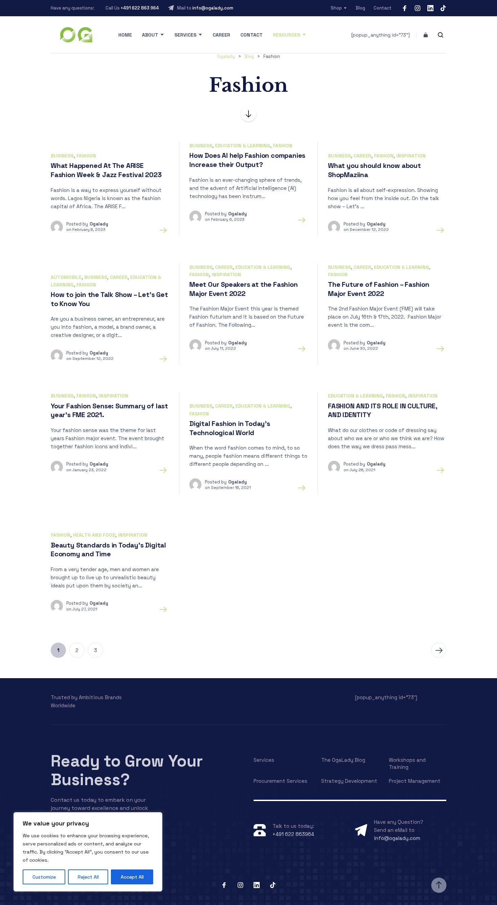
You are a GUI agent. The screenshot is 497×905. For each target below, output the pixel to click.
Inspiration (411, 156)
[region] (88, 851)
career (362, 156)
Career (221, 35)
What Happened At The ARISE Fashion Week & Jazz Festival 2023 (106, 170)
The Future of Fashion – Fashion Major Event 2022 (378, 289)
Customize (44, 877)
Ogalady (99, 224)
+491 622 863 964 (140, 8)
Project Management (415, 781)
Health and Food (94, 535)
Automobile (66, 277)
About (150, 35)
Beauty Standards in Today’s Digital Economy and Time (108, 550)
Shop (336, 8)
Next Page (438, 650)
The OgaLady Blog (343, 760)
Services (185, 35)
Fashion (86, 156)
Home (125, 35)
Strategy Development (349, 781)
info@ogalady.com (212, 8)
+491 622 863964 (293, 834)
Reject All (88, 877)
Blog (360, 8)
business (62, 156)
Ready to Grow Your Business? (127, 770)
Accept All (132, 877)
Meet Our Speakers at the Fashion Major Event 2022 (243, 289)
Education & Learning (242, 146)
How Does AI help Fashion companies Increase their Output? (247, 160)
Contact (383, 8)
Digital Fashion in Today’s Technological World (229, 428)
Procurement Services (280, 781)
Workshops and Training (407, 763)
